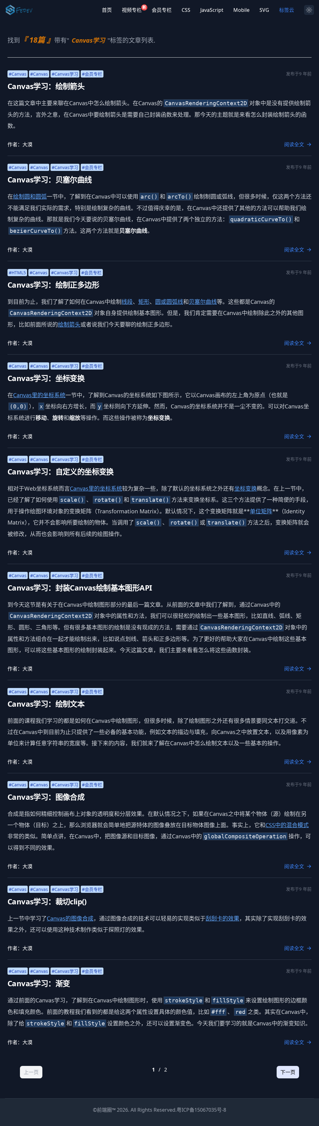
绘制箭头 (69, 324)
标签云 (286, 10)
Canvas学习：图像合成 (45, 797)
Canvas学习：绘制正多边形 (53, 285)
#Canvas (17, 74)
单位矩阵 (261, 511)
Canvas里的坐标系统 (39, 395)
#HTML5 (17, 273)
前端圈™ (106, 1109)
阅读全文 (294, 144)
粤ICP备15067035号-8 (201, 1109)
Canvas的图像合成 (70, 918)
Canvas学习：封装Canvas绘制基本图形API (79, 587)
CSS (186, 10)
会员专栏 (162, 10)
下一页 (287, 1072)
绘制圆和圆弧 (30, 196)
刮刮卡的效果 (222, 918)
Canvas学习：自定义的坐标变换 (60, 471)
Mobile (241, 10)
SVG (264, 10)
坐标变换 (245, 488)
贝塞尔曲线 (203, 301)
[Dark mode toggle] (309, 10)
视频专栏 (132, 9)
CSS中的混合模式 (287, 825)
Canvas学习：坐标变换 (45, 378)
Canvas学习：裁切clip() (47, 901)
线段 (127, 301)
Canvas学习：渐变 (38, 983)
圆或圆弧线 (169, 301)
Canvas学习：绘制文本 (45, 704)
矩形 (144, 301)
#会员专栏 (92, 74)
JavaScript (211, 10)
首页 (107, 10)
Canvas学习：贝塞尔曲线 (49, 179)
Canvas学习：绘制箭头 (45, 86)
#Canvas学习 (65, 74)
